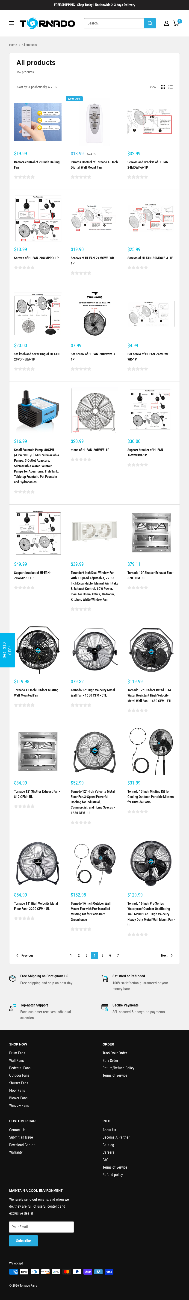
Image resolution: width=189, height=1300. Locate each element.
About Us (109, 1130)
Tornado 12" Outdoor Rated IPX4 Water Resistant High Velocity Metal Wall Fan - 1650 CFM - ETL (149, 695)
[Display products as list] (170, 87)
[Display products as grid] (163, 87)
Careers (108, 1152)
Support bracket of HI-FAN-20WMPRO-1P (32, 575)
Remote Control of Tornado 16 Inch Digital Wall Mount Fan (94, 165)
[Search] (150, 23)
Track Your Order (115, 1053)
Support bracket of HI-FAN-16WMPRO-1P (145, 452)
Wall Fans (16, 1060)
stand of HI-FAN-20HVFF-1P (90, 450)
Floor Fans (17, 1090)
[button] (7, 650)
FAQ (106, 1160)
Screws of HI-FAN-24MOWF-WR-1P (93, 260)
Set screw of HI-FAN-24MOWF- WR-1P (148, 356)
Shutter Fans (18, 1083)
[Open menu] (11, 23)
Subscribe (23, 1241)
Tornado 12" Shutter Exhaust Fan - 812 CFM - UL (37, 794)
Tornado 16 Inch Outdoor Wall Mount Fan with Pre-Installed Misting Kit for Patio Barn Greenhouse (91, 911)
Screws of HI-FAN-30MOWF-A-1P (150, 258)
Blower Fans (18, 1098)
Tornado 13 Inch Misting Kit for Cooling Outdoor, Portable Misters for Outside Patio (150, 796)
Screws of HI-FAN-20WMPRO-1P (36, 258)
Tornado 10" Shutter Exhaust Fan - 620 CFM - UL (150, 575)
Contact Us (17, 1130)
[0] (176, 23)
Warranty (16, 1152)
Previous (27, 955)
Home (13, 45)
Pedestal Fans (19, 1068)
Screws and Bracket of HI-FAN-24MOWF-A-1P (148, 165)
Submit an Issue (21, 1137)
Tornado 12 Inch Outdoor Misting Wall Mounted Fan (36, 692)
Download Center (22, 1145)
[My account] (166, 23)
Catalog (108, 1145)
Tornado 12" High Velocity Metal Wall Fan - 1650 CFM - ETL (93, 692)
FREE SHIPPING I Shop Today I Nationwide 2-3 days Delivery (94, 5)
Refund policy (113, 1175)
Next (164, 955)
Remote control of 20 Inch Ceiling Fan (37, 165)
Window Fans (19, 1105)
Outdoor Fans (19, 1075)
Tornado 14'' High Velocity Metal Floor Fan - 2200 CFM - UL (36, 906)
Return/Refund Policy (118, 1068)
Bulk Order (110, 1060)
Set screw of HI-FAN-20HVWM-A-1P (94, 356)
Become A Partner (116, 1137)
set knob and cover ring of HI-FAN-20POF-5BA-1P (37, 356)
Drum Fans (17, 1053)
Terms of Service (115, 1075)
